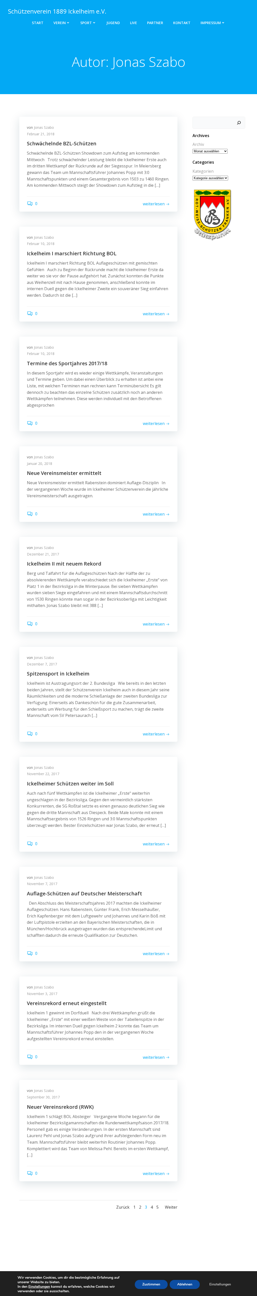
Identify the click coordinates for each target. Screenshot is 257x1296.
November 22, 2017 (43, 773)
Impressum (211, 22)
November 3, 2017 (42, 993)
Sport (86, 22)
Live (133, 22)
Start (37, 22)
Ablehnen (184, 1284)
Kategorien (203, 171)
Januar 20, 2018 (39, 463)
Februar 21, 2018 (40, 134)
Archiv (198, 144)
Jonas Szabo (44, 127)
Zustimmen (151, 1284)
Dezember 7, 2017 (42, 664)
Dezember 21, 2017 (43, 554)
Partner (155, 22)
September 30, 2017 (43, 1097)
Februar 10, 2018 (40, 243)
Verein (59, 22)
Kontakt (181, 22)
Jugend (113, 22)
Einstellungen (39, 1286)
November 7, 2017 (42, 883)
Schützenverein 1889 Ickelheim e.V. (57, 11)
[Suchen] (239, 123)
